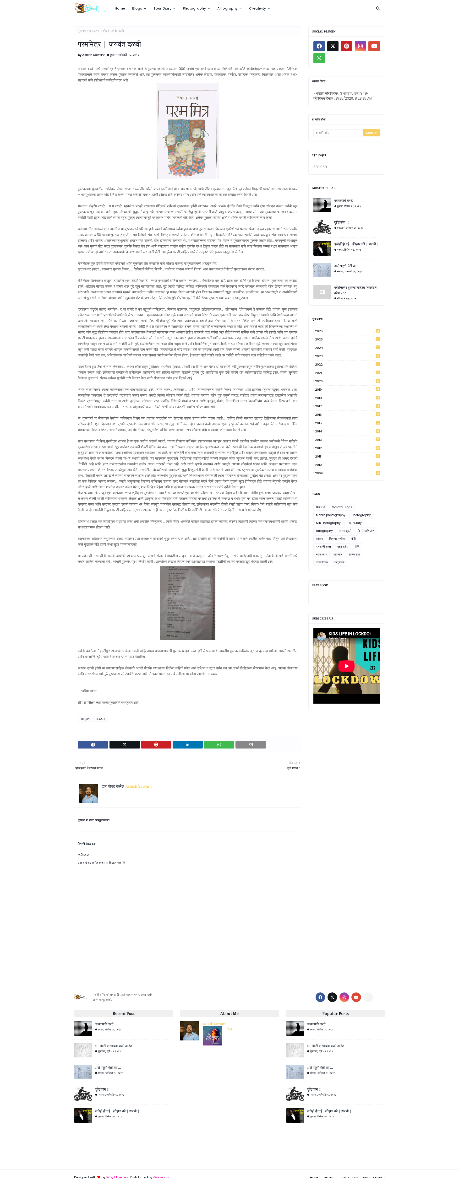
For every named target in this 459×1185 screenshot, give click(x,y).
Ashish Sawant (93, 55)
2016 (347, 414)
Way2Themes (117, 1177)
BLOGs (100, 719)
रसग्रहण (92, 31)
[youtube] (374, 46)
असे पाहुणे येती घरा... (347, 265)
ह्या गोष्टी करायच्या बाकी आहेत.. (114, 1045)
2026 (347, 331)
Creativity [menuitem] (257, 8)
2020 (347, 381)
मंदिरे (357, 546)
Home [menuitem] (120, 8)
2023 (347, 356)
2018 (347, 398)
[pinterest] (346, 46)
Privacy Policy (374, 1177)
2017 (347, 406)
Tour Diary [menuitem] (162, 8)
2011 (347, 456)
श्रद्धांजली (339, 562)
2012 (347, 448)
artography (324, 531)
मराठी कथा (321, 554)
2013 (347, 439)
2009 (347, 473)
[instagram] (360, 46)
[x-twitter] (333, 46)
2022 (346, 364)
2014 (347, 431)
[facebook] (319, 46)
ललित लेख (354, 554)
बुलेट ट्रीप (342, 546)
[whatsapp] (319, 58)
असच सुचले (345, 531)
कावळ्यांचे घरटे (343, 200)
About (329, 1177)
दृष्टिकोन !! (341, 222)
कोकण (319, 539)
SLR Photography (328, 523)
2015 (347, 423)
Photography (361, 515)
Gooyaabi (161, 1177)
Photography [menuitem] (194, 8)
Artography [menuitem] (227, 8)
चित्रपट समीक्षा (337, 539)
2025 (346, 339)
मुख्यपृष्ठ (82, 31)
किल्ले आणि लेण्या (366, 531)
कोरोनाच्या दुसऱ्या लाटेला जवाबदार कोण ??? (355, 290)
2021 (347, 373)
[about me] (333, 58)
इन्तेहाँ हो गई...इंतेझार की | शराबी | (356, 244)
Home (314, 1177)
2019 (347, 389)
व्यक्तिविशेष (322, 562)
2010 (347, 465)
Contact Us (349, 1177)
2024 (346, 347)
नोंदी (353, 539)
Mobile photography (330, 515)
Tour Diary (354, 523)
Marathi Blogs (342, 507)
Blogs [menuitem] (137, 8)
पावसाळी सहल (323, 546)
